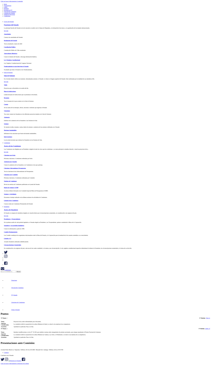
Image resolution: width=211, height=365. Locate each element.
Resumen (6, 98)
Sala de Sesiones (8, 72)
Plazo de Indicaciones (10, 91)
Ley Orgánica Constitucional (12, 60)
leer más (6, 31)
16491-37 (207, 328)
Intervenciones (8, 137)
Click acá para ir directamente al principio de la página (15, 363)
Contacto (6, 352)
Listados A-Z (7, 238)
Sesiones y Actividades (10, 194)
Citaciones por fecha (9, 155)
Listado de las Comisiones (11, 200)
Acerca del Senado (9, 21)
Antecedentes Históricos (10, 53)
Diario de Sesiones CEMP (11, 187)
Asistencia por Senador (10, 161)
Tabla (5, 85)
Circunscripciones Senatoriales (12, 245)
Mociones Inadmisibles (10, 130)
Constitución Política (9, 47)
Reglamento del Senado (10, 40)
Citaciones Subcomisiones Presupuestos (15, 168)
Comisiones (7, 143)
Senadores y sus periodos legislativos (14, 225)
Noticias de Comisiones (10, 181)
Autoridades (7, 34)
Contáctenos (7, 270)
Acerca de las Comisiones (12, 146)
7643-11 (208, 318)
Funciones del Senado (11, 25)
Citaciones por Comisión (11, 174)
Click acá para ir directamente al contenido (12, 1)
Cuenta (6, 104)
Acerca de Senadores (11, 210)
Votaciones (7, 111)
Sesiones (6, 124)
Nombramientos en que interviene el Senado (16, 66)
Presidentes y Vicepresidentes (12, 219)
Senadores (6, 206)
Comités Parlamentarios (10, 232)
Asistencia (7, 117)
